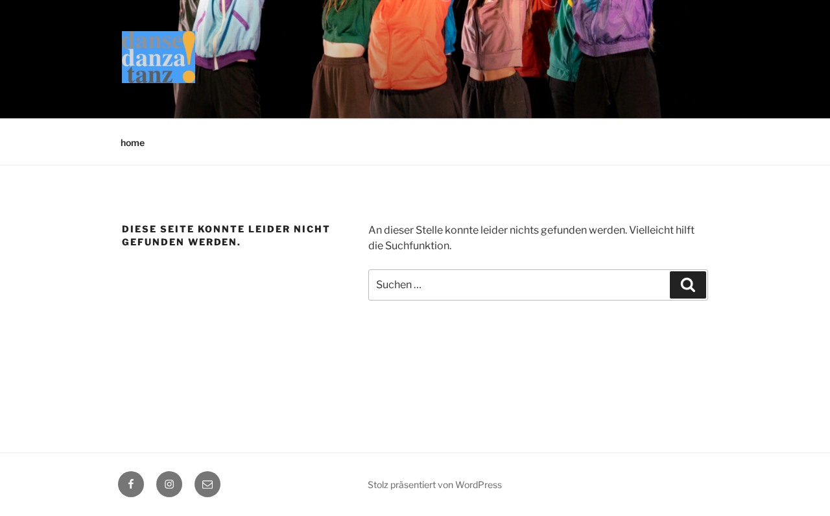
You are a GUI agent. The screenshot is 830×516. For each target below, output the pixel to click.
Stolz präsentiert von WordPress (435, 484)
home (133, 142)
